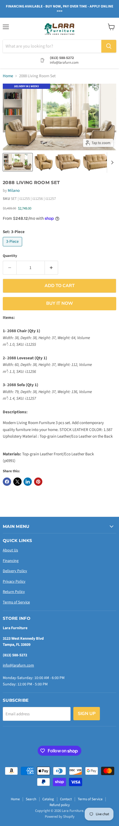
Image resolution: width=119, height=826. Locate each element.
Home (8, 76)
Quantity (10, 256)
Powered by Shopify (59, 816)
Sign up (86, 714)
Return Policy (14, 592)
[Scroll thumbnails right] (111, 162)
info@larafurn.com (18, 665)
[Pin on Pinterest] (38, 481)
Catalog (48, 799)
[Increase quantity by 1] (51, 268)
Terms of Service (16, 602)
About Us (10, 550)
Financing (11, 561)
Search (31, 799)
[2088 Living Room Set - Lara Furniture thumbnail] (17, 162)
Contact (66, 799)
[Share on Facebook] (7, 481)
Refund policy (60, 804)
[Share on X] (17, 481)
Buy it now (59, 303)
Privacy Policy (14, 581)
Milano (14, 190)
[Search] (108, 46)
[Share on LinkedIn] (28, 481)
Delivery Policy (15, 571)
